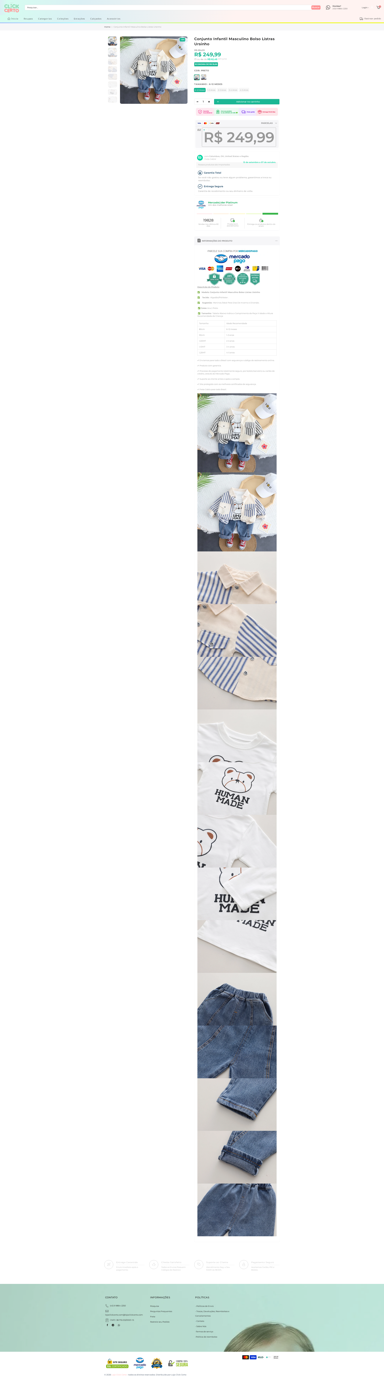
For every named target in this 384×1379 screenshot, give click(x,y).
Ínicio (14, 18)
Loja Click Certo (178, 1374)
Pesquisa (154, 1306)
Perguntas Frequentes (161, 1311)
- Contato (199, 1321)
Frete (152, 1316)
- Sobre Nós (200, 1326)
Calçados (96, 18)
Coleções (63, 18)
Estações (79, 18)
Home (107, 27)
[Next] (182, 70)
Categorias (45, 18)
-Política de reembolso (206, 1337)
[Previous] (125, 70)
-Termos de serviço (204, 1331)
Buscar (316, 7)
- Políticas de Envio (204, 1306)
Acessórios (114, 18)
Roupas (28, 18)
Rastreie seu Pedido (160, 1322)
